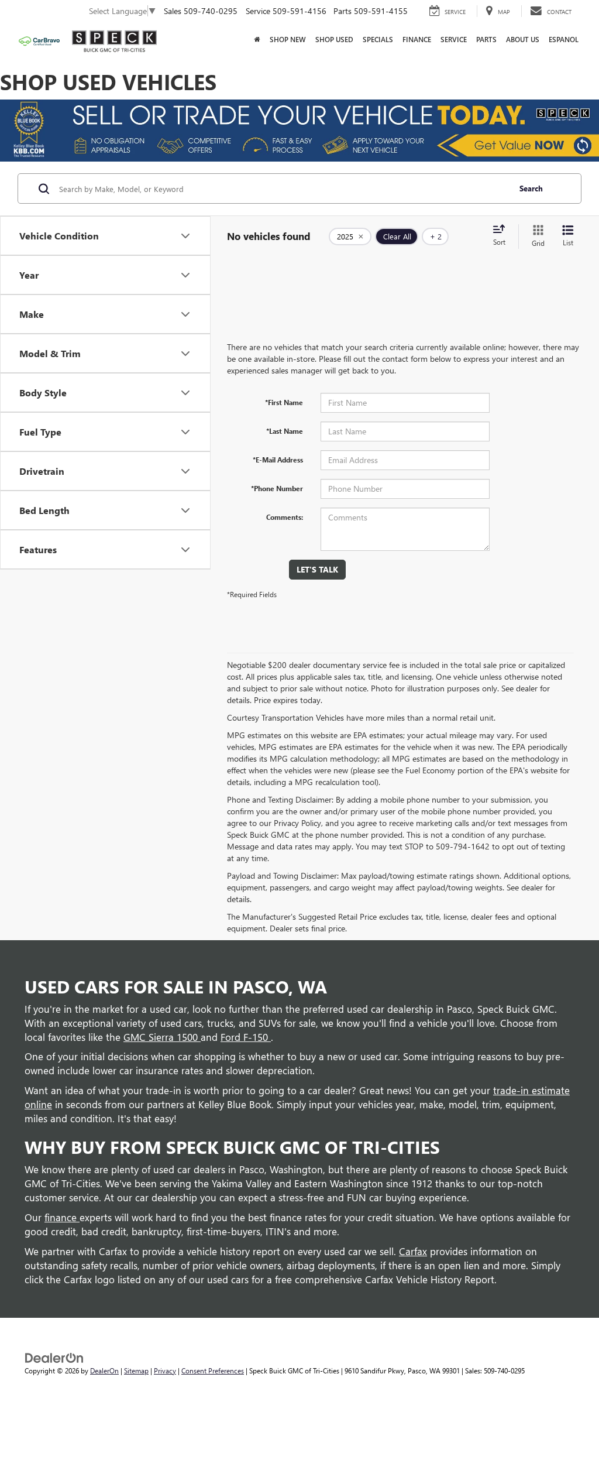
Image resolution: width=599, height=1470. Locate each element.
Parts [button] (486, 39)
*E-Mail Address (278, 459)
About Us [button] (522, 39)
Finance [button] (416, 39)
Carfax (413, 1251)
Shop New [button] (288, 39)
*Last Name (284, 431)
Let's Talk (317, 569)
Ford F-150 (246, 1036)
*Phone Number (277, 488)
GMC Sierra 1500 (162, 1036)
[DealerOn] (54, 1356)
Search (531, 188)
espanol (564, 39)
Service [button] (453, 39)
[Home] (257, 40)
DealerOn (104, 1370)
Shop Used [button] (334, 39)
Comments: (284, 517)
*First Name (284, 402)
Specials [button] (378, 39)
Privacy (165, 1370)
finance (62, 1217)
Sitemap (136, 1370)
